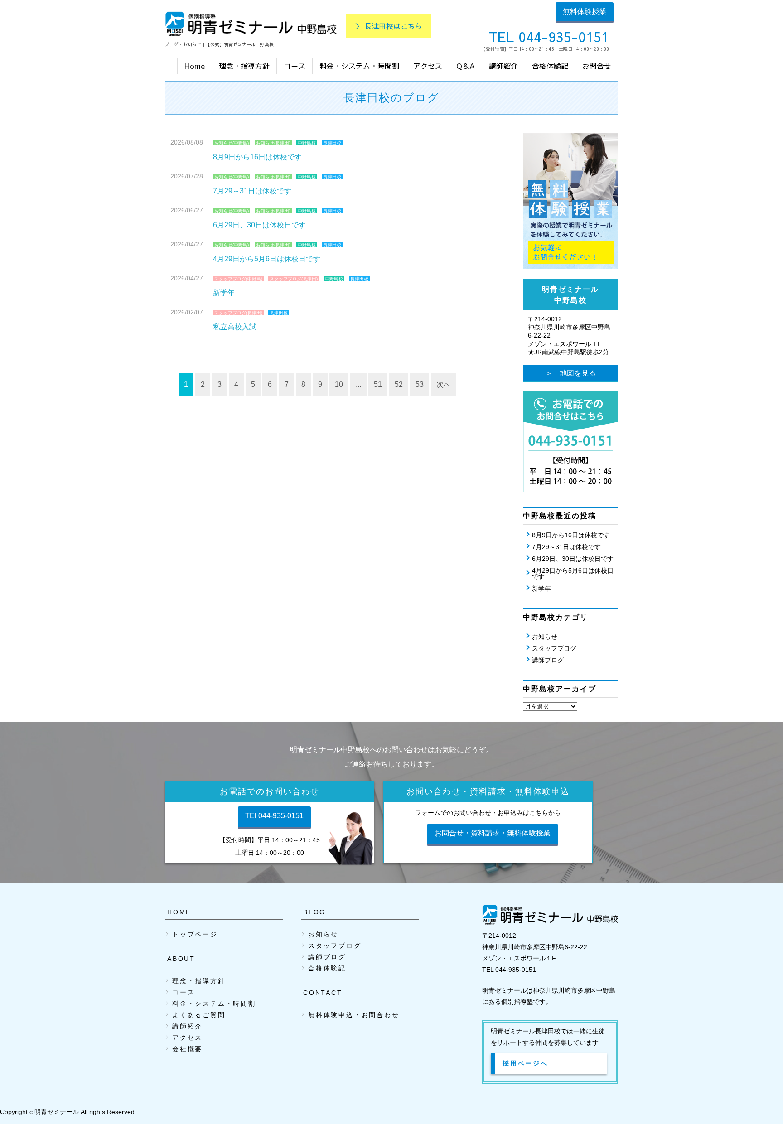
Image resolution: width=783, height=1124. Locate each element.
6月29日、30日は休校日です (259, 225)
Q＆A (465, 66)
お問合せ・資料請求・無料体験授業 (493, 833)
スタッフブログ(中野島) (238, 278)
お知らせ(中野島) (231, 142)
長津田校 (332, 142)
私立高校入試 (234, 327)
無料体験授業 (584, 11)
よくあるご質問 (199, 1014)
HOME (179, 912)
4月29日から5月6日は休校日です (266, 259)
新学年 (224, 293)
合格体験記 (550, 66)
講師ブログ (548, 660)
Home (194, 66)
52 (399, 384)
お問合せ (596, 66)
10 (339, 384)
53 (420, 384)
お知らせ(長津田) (273, 142)
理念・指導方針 (244, 66)
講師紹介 (503, 66)
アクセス (427, 66)
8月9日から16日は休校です (257, 157)
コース (294, 66)
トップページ (195, 934)
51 (378, 384)
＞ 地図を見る (570, 373)
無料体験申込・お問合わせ (354, 1014)
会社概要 (187, 1048)
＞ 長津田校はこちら (388, 26)
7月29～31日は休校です (252, 191)
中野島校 (307, 142)
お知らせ (544, 636)
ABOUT (181, 958)
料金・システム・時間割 (359, 66)
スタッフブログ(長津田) (294, 278)
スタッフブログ (554, 648)
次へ (443, 384)
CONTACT (323, 992)
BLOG (314, 912)
